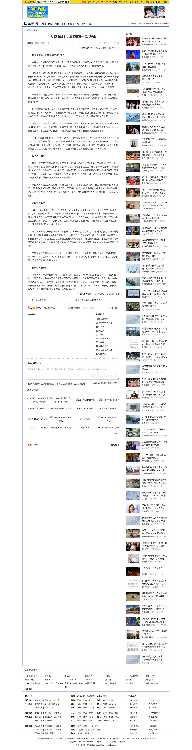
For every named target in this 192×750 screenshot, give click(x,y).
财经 (73, 704)
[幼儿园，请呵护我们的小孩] (109, 419)
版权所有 (121, 742)
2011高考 (129, 683)
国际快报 (38, 713)
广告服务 (77, 738)
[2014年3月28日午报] (38, 419)
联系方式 (94, 738)
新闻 (73, 700)
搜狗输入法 (134, 700)
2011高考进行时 (132, 676)
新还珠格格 (29, 680)
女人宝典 (154, 730)
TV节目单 (134, 730)
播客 (136, 2)
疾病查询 (133, 717)
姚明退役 (48, 680)
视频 (131, 2)
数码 (79, 720)
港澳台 (57, 700)
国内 (44, 23)
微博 (152, 2)
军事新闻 (28, 726)
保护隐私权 (103, 738)
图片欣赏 (154, 717)
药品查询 (154, 704)
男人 (91, 720)
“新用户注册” (73, 384)
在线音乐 (100, 330)
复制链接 (102, 48)
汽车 (115, 2)
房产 (120, 2)
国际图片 (48, 717)
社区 (83, 23)
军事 (64, 23)
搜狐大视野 (150, 676)
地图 (87, 733)
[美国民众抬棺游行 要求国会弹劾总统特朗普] (38, 400)
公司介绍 (125, 738)
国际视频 (38, 717)
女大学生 (100, 334)
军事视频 (48, 730)
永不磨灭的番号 (31, 676)
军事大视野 (49, 733)
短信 (87, 730)
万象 (46, 707)
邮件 (142, 2)
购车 (79, 707)
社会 (57, 23)
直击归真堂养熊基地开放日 (87, 300)
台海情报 (48, 726)
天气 (79, 717)
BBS (158, 2)
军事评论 (38, 730)
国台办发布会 (40, 704)
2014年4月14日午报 (85, 408)
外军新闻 (57, 726)
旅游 (73, 717)
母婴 (79, 713)
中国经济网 (45, 43)
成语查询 (133, 707)
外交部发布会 (53, 704)
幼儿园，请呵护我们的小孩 (109, 428)
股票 (79, 704)
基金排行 (154, 700)
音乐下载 (100, 327)
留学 (111, 713)
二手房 (91, 707)
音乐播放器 (101, 354)
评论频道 (28, 717)
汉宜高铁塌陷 (163, 24)
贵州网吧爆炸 (90, 683)
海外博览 (48, 713)
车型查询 (154, 726)
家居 (85, 707)
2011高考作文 (111, 683)
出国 (105, 713)
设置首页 (40, 738)
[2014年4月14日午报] (85, 400)
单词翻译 (154, 720)
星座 (91, 713)
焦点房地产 (60, 2)
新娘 (85, 713)
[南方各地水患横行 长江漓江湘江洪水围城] (61, 400)
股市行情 (133, 713)
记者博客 (57, 717)
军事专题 (57, 730)
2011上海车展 (70, 680)
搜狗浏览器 (134, 726)
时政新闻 (38, 700)
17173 (52, 2)
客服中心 (85, 738)
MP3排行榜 (155, 713)
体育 (89, 2)
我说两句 (165, 2)
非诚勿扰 (129, 680)
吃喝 (91, 717)
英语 (117, 713)
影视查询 (133, 704)
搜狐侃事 (38, 707)
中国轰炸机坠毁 (103, 338)
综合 (35, 30)
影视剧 (112, 707)
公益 (70, 23)
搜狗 (67, 2)
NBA (105, 700)
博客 (147, 2)
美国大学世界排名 (104, 350)
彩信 (98, 730)
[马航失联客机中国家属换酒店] (61, 419)
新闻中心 (28, 30)
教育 (99, 713)
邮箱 (85, 726)
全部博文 (151, 738)
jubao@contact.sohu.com (106, 745)
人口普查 (149, 680)
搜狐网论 (48, 720)
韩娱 (105, 704)
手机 (85, 720)
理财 (85, 704)
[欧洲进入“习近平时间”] (109, 400)
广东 (97, 726)
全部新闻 (143, 738)
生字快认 (133, 733)
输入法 (80, 733)
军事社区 (38, 733)
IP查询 (153, 707)
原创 (111, 717)
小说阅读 (154, 733)
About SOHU (115, 738)
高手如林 (108, 680)
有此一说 (38, 720)
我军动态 (38, 726)
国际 (50, 23)
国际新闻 (28, 713)
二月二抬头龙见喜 (37, 300)
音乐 (111, 704)
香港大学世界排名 (104, 323)
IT (110, 2)
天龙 (73, 730)
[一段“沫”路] (85, 419)
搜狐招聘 (68, 738)
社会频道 (28, 704)
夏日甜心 (48, 676)
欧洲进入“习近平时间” (108, 408)
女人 (126, 2)
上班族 (108, 676)
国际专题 (57, 713)
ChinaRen (45, 2)
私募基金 (88, 680)
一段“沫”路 (85, 428)
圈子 (79, 726)
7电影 (67, 676)
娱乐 (98, 2)
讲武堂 (58, 733)
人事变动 (48, 700)
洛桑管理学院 (102, 319)
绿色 (117, 717)
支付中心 (59, 738)
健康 (85, 717)
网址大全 (133, 720)
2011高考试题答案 (32, 683)
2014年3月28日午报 (38, 428)
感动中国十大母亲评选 (54, 683)
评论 (77, 23)
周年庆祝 (100, 342)
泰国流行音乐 (102, 346)
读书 (105, 717)
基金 (91, 704)
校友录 (115, 720)
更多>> (116, 433)
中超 (111, 700)
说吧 (93, 733)
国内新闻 (28, 700)
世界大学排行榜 (152, 683)
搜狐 (39, 2)
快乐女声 (88, 676)
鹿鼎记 (80, 730)
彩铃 (93, 730)
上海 (91, 726)
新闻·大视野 (33, 389)
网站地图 (134, 738)
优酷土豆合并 (137, 24)
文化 (99, 717)
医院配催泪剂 (151, 24)
